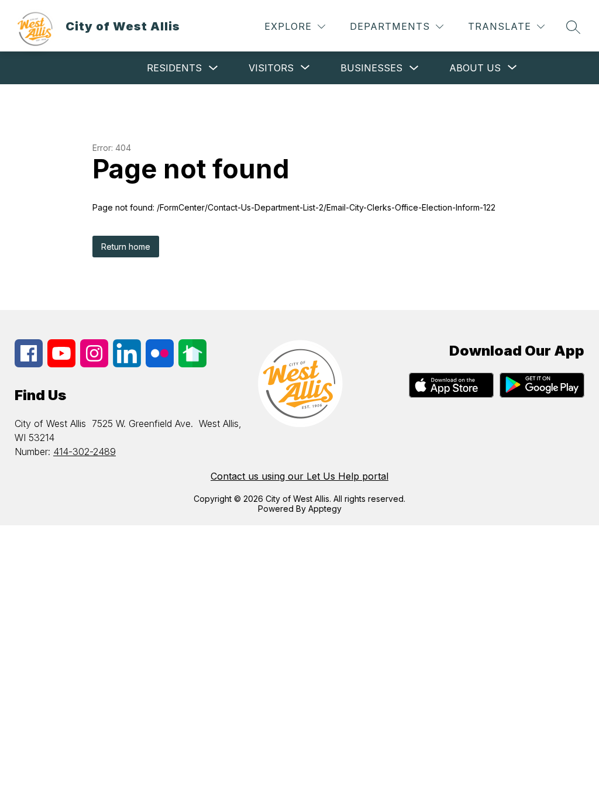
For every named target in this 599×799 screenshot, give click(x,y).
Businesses (371, 68)
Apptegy (325, 509)
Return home (125, 247)
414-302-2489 (84, 451)
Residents (174, 68)
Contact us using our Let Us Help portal (299, 476)
